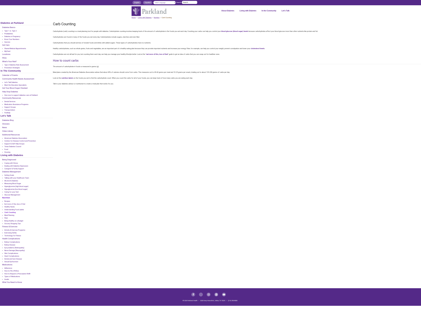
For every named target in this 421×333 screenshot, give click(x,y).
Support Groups (10, 107)
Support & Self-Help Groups (14, 144)
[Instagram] (208, 294)
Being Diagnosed (9, 160)
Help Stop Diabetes (10, 92)
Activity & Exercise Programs (14, 230)
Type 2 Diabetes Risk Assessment (16, 65)
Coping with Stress (11, 163)
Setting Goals (9, 175)
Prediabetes (8, 34)
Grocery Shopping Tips (12, 224)
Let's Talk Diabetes (11, 82)
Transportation (9, 110)
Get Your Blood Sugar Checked (15, 88)
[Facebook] (193, 294)
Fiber (6, 218)
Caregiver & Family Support (14, 169)
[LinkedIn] (216, 294)
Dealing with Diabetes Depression (16, 166)
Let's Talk (285, 11)
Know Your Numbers (11, 39)
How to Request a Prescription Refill (17, 274)
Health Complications (11, 239)
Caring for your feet (11, 192)
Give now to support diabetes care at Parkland (21, 95)
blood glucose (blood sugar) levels (234, 31)
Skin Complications (11, 253)
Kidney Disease (9, 245)
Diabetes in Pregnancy (12, 36)
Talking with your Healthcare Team (16, 178)
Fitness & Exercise (9, 227)
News (4, 128)
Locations (6, 54)
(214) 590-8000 (232, 300)
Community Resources (11, 98)
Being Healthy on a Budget (13, 221)
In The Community (11, 71)
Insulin (6, 279)
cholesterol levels (258, 49)
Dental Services (9, 102)
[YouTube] (224, 294)
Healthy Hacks (9, 207)
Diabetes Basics (8, 27)
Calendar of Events (10, 75)
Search (178, 2)
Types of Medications (12, 276)
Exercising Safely (10, 233)
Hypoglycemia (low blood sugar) (16, 189)
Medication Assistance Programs (16, 104)
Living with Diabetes (248, 11)
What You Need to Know (12, 282)
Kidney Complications (12, 242)
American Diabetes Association (15, 138)
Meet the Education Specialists (15, 85)
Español (148, 3)
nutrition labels (67, 78)
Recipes (7, 201)
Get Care (5, 45)
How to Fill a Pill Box (11, 271)
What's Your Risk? (9, 62)
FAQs (4, 58)
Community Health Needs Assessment (18, 79)
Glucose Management (12, 195)
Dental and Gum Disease (13, 259)
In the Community (269, 11)
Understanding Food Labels (14, 210)
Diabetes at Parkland (12, 23)
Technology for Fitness (12, 236)
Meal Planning (9, 215)
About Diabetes (227, 11)
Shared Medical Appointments (15, 49)
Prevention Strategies (12, 68)
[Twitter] (201, 294)
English (136, 3)
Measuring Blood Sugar (12, 183)
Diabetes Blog (8, 120)
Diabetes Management (11, 172)
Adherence (8, 268)
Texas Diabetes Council (12, 147)
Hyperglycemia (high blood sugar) (16, 186)
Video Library (7, 131)
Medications (7, 265)
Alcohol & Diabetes (11, 181)
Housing (7, 152)
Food (6, 149)
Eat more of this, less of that (14, 204)
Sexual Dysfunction (11, 262)
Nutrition (157, 17)
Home (134, 17)
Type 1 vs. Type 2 (10, 31)
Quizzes (7, 42)
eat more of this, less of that (157, 54)
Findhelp (7, 113)
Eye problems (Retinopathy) (14, 248)
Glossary (6, 124)
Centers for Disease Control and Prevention (20, 141)
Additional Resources (11, 135)
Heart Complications (11, 256)
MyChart (7, 51)
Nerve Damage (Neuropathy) (14, 250)
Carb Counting (10, 212)
